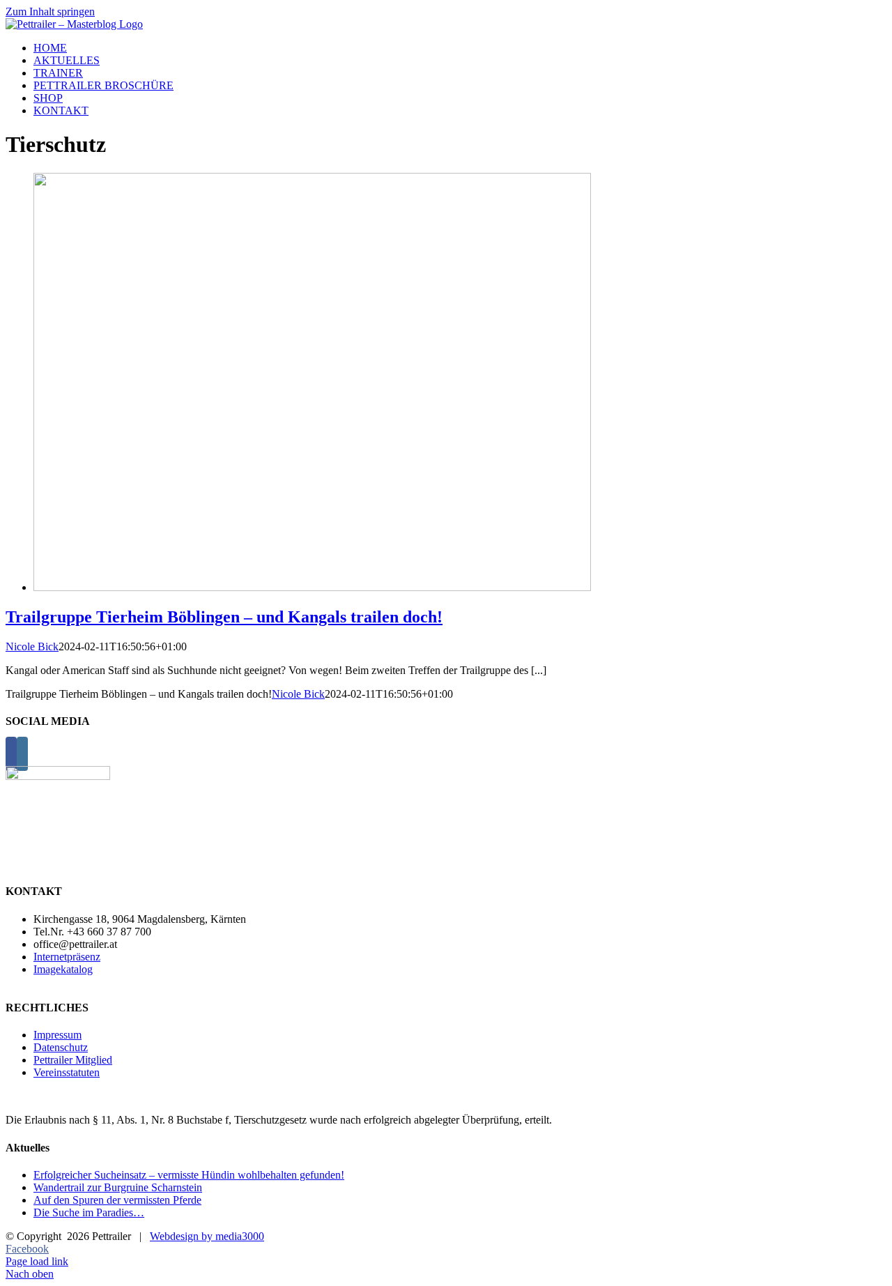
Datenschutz (60, 1047)
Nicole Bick (32, 646)
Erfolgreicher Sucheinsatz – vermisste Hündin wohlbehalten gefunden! (188, 1175)
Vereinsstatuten (66, 1072)
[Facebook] (11, 754)
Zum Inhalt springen (50, 11)
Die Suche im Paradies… (88, 1212)
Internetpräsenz (66, 957)
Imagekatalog (63, 969)
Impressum (57, 1035)
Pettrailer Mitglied (72, 1060)
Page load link (37, 1261)
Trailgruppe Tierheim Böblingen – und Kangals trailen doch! (224, 617)
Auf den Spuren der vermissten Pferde (117, 1200)
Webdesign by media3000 (207, 1236)
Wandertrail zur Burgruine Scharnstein (117, 1187)
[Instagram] (22, 754)
